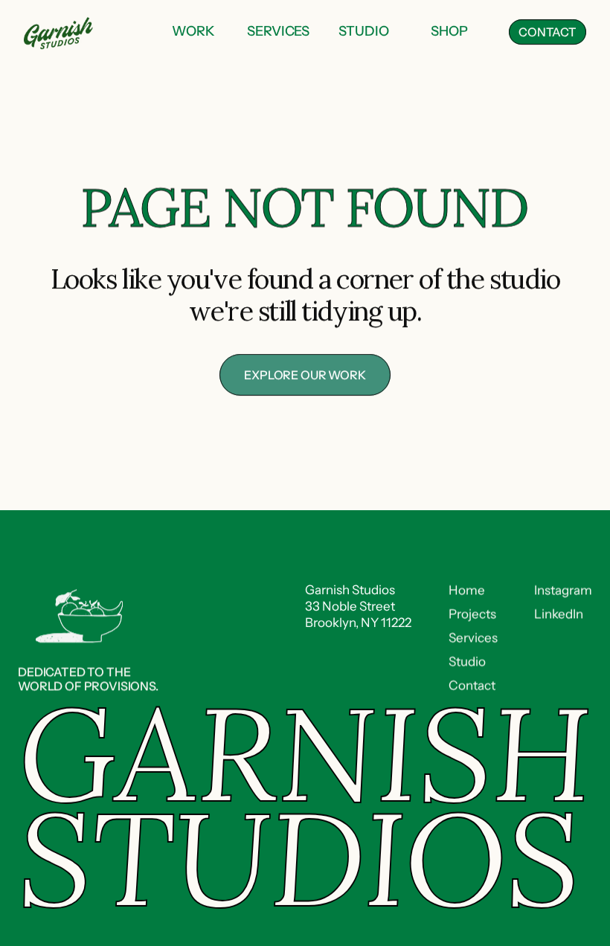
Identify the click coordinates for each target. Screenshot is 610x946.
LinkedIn (558, 613)
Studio (467, 661)
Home (467, 589)
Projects (472, 613)
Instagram (563, 589)
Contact (472, 685)
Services (473, 637)
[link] (193, 32)
